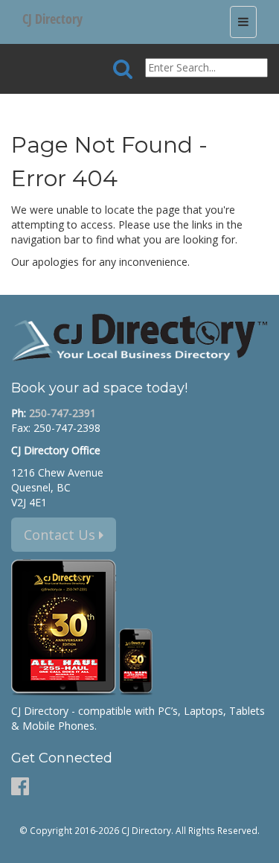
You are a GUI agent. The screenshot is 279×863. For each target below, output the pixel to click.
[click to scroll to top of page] (259, 845)
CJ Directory (52, 19)
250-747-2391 (62, 413)
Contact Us (61, 535)
